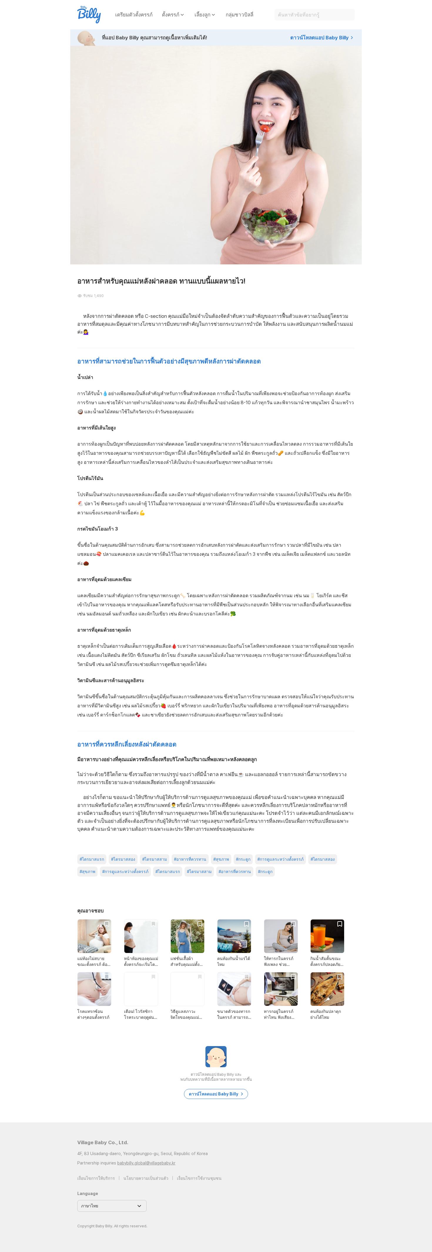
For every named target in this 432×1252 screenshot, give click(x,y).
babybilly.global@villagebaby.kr (146, 1163)
